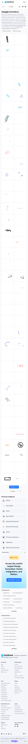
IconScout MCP (4, 696)
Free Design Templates (19, 677)
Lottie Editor (3, 689)
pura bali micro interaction (9, 633)
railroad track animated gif (10, 618)
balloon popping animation (10, 595)
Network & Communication (12, 547)
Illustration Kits (18, 672)
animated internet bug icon (10, 621)
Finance (8, 531)
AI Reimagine (4, 692)
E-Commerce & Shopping (12, 537)
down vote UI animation (9, 642)
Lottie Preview (4, 698)
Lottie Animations (18, 666)
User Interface (9, 505)
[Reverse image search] (19, 6)
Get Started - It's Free (14, 580)
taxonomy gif (7, 601)
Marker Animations (17, 31)
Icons (16, 673)
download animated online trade (11, 627)
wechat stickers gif (18, 598)
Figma (16, 683)
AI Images (17, 670)
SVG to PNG (3, 690)
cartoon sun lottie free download (11, 624)
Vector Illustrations (18, 668)
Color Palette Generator (6, 700)
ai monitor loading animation (10, 639)
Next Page (12, 487)
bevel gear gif (7, 598)
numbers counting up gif (9, 604)
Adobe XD (17, 692)
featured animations (21, 25)
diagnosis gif (6, 592)
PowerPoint (17, 687)
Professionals (9, 542)
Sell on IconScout (4, 670)
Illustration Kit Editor (5, 683)
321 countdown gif (17, 601)
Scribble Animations (6, 31)
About (2, 666)
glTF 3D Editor (4, 685)
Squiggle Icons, (14, 28)
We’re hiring (3, 672)
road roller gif (19, 607)
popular (10, 25)
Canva (16, 685)
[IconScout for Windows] (17, 726)
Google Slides (17, 689)
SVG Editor (3, 687)
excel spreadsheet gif (18, 592)
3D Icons (16, 664)
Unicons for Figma (18, 690)
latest (14, 25)
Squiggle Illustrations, (6, 28)
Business (8, 500)
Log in (24, 2)
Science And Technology (12, 526)
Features (3, 668)
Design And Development (12, 521)
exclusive (6, 25)
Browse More (5, 552)
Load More (14, 611)
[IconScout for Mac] (15, 726)
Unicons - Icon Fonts (19, 675)
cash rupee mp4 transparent (10, 636)
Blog (2, 664)
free (11, 14)
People (7, 511)
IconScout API (4, 694)
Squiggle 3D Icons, (19, 26)
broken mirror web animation (10, 630)
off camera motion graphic (9, 645)
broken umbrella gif (8, 607)
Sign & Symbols (9, 516)
